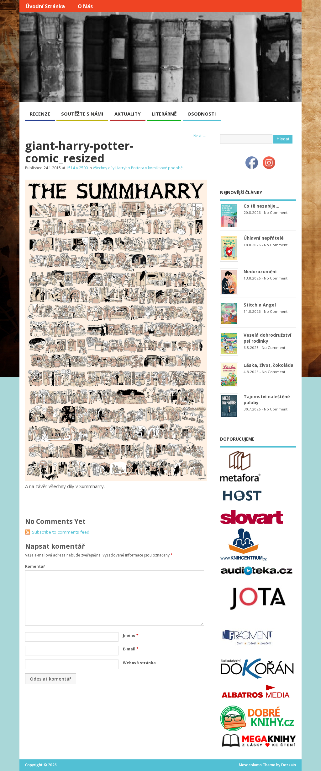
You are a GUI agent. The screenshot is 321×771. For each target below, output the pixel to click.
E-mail (131, 649)
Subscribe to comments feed (60, 532)
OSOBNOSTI (201, 114)
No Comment (275, 212)
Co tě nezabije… (261, 206)
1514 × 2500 (77, 168)
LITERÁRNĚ (164, 114)
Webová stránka (139, 662)
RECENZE (40, 114)
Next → (199, 135)
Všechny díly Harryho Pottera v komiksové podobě (138, 168)
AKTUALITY (127, 114)
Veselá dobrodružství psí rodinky (267, 338)
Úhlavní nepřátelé (264, 238)
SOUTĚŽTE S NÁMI (82, 114)
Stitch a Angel (260, 305)
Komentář (35, 566)
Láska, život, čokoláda (268, 365)
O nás (85, 6)
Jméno (131, 635)
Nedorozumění (260, 271)
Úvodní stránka (45, 6)
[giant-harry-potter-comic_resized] (116, 479)
